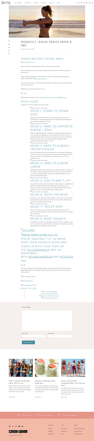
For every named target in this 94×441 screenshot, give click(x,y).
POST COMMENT (28, 342)
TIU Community (38, 249)
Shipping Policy (78, 433)
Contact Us (64, 431)
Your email (51, 333)
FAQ (62, 433)
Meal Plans (51, 433)
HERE (60, 268)
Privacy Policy (78, 431)
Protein (50, 428)
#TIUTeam (67, 256)
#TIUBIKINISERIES (41, 256)
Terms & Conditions (79, 428)
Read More (12, 397)
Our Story (63, 428)
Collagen (50, 431)
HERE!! (47, 104)
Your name (25, 333)
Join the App (81, 2)
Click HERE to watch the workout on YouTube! (49, 97)
